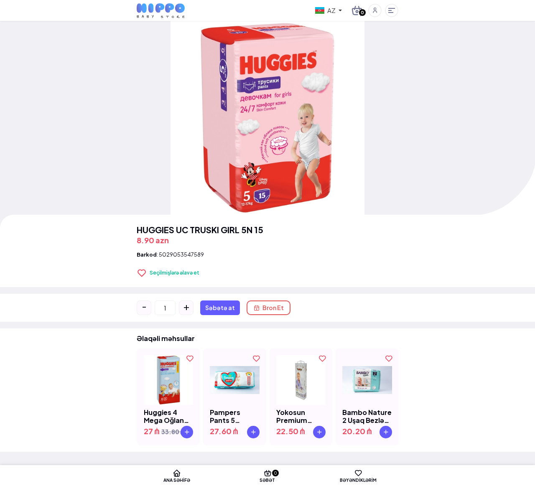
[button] (375, 10)
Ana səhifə (176, 480)
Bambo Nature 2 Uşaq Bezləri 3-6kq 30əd (367, 416)
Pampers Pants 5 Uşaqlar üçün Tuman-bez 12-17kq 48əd (233, 416)
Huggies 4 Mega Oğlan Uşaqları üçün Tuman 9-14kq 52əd (168, 416)
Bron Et (273, 307)
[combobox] (328, 10)
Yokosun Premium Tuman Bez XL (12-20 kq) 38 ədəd (299, 416)
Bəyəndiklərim (358, 480)
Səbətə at (220, 307)
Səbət (268, 476)
